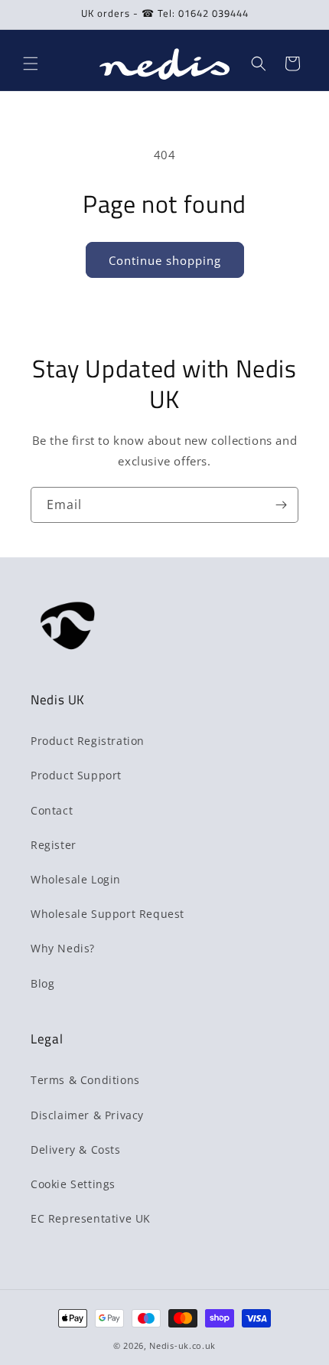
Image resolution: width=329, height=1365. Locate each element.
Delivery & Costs (76, 1149)
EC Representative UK (91, 1218)
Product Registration (88, 740)
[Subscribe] (281, 505)
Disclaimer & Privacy (87, 1115)
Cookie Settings (73, 1184)
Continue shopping (165, 260)
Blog (42, 983)
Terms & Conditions (85, 1080)
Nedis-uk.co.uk (182, 1345)
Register (54, 845)
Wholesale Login (76, 879)
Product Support (76, 775)
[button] (30, 63)
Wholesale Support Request (107, 913)
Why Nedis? (63, 948)
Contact (52, 810)
